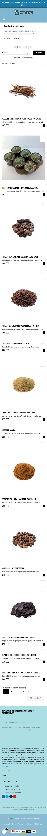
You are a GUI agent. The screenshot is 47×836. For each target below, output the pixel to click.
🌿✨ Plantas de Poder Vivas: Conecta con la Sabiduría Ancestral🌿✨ (19, 188)
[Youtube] (14, 796)
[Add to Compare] (42, 70)
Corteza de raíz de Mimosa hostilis (15, 343)
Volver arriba (36, 698)
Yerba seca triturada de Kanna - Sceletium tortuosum (18, 412)
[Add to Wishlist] (42, 64)
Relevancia (15, 52)
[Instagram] (11, 796)
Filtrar (39, 52)
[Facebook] (3, 796)
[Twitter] (7, 796)
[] (44, 125)
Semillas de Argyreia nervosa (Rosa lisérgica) (20, 257)
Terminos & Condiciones (24, 824)
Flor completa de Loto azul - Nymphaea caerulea (21, 673)
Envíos (14, 824)
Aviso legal (7, 824)
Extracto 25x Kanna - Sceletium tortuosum (19, 499)
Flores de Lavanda (9, 430)
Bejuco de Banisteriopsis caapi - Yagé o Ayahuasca (21, 119)
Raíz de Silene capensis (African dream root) (19, 655)
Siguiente (29, 691)
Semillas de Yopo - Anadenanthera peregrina (19, 637)
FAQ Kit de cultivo (38, 824)
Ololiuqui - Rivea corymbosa (13, 568)
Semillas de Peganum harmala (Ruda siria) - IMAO (20, 326)
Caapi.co (12, 818)
